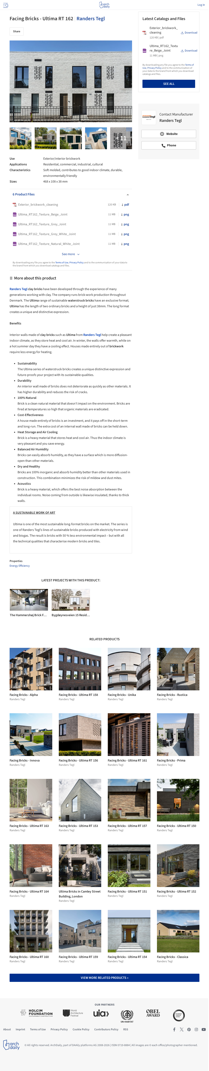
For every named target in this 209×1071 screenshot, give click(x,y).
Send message (169, 191)
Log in (201, 4)
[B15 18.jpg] (96, 138)
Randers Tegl (91, 18)
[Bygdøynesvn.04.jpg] (121, 138)
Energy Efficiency (20, 566)
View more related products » (104, 978)
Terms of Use (61, 262)
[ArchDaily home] (104, 5)
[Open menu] (5, 5)
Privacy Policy (76, 262)
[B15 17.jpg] (71, 138)
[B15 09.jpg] (46, 138)
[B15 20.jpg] (20, 138)
